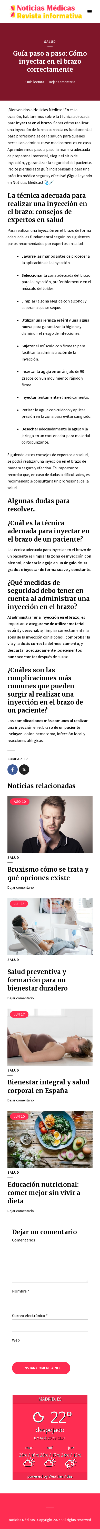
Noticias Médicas (22, 1519)
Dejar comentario (62, 81)
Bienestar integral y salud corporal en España (48, 1086)
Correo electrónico (30, 1315)
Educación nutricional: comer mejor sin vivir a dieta (43, 1193)
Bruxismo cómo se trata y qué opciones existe (47, 873)
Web (16, 1340)
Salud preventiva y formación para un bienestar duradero (37, 980)
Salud (50, 41)
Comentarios (23, 1239)
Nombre (20, 1291)
